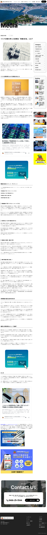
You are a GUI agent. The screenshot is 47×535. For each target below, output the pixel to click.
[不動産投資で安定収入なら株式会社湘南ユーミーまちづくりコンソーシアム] (6, 1)
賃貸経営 (36, 65)
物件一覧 (25, 1)
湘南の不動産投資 (38, 46)
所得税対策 (37, 58)
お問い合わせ (38, 1)
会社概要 (33, 1)
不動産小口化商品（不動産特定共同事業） (39, 56)
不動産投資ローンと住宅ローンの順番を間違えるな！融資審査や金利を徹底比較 (41, 87)
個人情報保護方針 (42, 527)
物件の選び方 (37, 51)
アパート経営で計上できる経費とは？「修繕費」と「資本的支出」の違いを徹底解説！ (41, 82)
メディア (29, 1)
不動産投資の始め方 (38, 49)
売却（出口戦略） (38, 63)
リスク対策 (11, 35)
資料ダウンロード (42, 525)
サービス (15, 1)
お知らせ (40, 521)
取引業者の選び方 (38, 69)
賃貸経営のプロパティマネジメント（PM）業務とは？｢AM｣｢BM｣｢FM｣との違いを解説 (42, 98)
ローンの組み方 (37, 53)
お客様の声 (28, 525)
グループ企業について (42, 523)
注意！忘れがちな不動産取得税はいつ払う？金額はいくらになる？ (41, 93)
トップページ (28, 517)
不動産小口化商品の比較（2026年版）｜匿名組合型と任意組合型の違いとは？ (42, 104)
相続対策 (36, 67)
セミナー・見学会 (21, 1)
